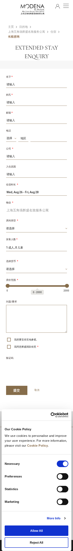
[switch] (62, 476)
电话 (8, 130)
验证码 (9, 358)
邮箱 (9, 112)
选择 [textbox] (9, 138)
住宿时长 (12, 184)
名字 (9, 76)
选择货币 (12, 261)
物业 (9, 202)
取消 (36, 390)
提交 (16, 390)
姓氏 (9, 94)
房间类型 (12, 220)
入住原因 (11, 166)
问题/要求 (11, 301)
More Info (54, 518)
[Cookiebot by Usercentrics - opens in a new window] (51, 415)
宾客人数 (11, 239)
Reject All (36, 542)
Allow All (36, 530)
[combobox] (11, 139)
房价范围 (12, 280)
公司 (9, 148)
